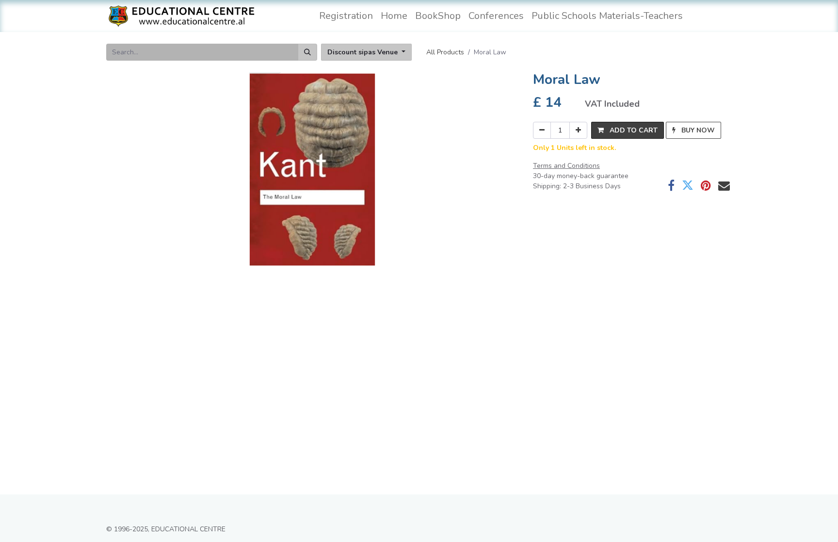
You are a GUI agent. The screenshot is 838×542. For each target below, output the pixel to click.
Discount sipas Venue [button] (363, 52)
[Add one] (578, 130)
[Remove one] (542, 130)
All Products (445, 52)
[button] (627, 130)
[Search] (307, 52)
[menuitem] (346, 16)
